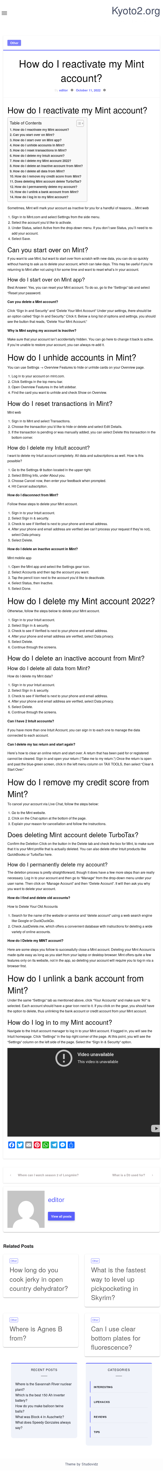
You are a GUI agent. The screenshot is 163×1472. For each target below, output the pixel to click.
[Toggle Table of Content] (78, 123)
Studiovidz (90, 1464)
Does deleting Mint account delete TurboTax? (48, 181)
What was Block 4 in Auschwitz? (39, 1416)
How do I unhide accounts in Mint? (39, 145)
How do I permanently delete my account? (46, 186)
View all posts (61, 1216)
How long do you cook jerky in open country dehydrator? (39, 1279)
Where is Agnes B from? (36, 1333)
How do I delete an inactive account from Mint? (48, 165)
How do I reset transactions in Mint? (40, 150)
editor (63, 90)
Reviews (100, 1417)
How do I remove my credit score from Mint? (48, 176)
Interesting (103, 1387)
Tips (97, 1432)
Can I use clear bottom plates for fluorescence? (115, 1338)
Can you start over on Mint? (33, 134)
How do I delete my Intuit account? (39, 155)
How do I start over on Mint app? (37, 140)
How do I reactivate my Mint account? (41, 129)
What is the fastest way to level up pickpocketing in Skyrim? (118, 1283)
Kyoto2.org (136, 10)
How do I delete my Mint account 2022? (42, 160)
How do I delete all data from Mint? (39, 171)
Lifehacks (102, 1402)
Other (14, 43)
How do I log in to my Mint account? (41, 197)
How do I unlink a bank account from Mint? (47, 191)
